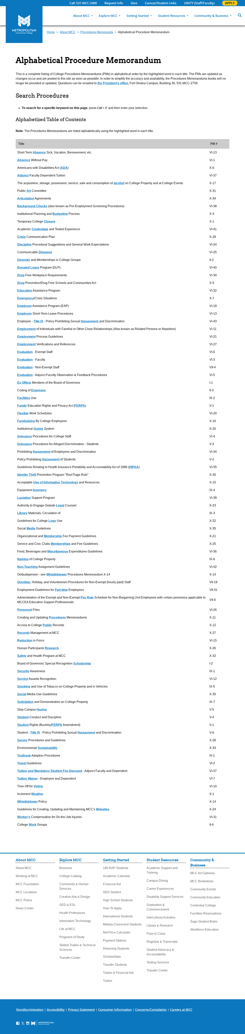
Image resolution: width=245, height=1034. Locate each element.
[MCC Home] (24, 24)
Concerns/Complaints (151, 1010)
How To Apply (112, 908)
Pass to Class (156, 933)
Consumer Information (115, 1010)
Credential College (203, 905)
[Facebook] (17, 1023)
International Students (118, 916)
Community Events (203, 889)
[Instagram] (27, 1023)
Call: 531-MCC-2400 (83, 3)
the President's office (112, 83)
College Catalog (70, 876)
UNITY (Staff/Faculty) (199, 3)
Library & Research (160, 925)
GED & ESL (67, 904)
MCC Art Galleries (202, 873)
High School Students (118, 900)
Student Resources (172, 16)
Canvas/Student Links (160, 3)
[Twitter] (22, 1023)
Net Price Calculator (116, 932)
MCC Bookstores (201, 881)
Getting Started (138, 16)
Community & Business (211, 16)
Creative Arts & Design (74, 896)
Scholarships (112, 956)
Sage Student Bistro (203, 921)
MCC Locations (26, 892)
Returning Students (116, 948)
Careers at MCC (181, 1010)
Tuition (107, 980)
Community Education (205, 897)
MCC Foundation (27, 884)
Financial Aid (112, 884)
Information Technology (75, 921)
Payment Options (114, 940)
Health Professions (72, 912)
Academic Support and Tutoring (162, 870)
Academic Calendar (116, 876)
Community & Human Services (73, 886)
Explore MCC (108, 16)
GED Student (112, 892)
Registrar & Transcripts (162, 941)
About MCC (81, 16)
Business (65, 868)
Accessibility (56, 1010)
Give (134, 3)
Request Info (114, 3)
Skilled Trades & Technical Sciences (77, 947)
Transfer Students (115, 964)
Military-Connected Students (122, 924)
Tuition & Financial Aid (118, 972)
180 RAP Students (115, 868)
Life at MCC (67, 929)
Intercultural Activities (161, 917)
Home (51, 32)
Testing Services (158, 962)
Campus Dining (157, 880)
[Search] (240, 15)
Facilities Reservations (205, 913)
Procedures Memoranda (96, 32)
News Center (24, 908)
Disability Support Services (165, 896)
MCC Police (24, 900)
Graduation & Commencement (158, 907)
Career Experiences (160, 888)
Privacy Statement (81, 1010)
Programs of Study (71, 937)
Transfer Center (69, 957)
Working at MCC (27, 876)
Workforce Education (204, 929)
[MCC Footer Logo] (42, 1023)
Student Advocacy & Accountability (160, 952)
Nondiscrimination (29, 1010)
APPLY (229, 3)
